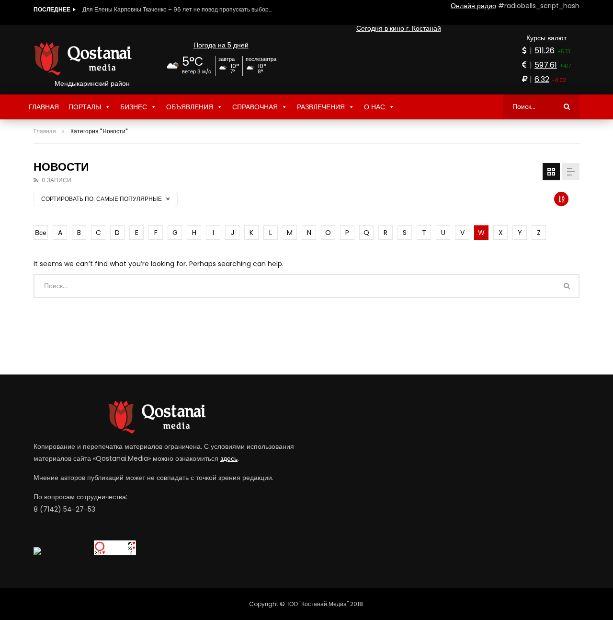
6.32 (541, 79)
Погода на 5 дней (221, 45)
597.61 (545, 64)
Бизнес (133, 107)
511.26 (544, 50)
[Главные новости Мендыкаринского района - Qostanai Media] (92, 58)
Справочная (255, 107)
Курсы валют (546, 38)
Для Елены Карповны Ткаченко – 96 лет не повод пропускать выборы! (178, 9)
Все (40, 232)
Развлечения (321, 107)
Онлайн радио (473, 6)
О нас (374, 107)
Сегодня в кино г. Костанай (398, 28)
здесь (229, 458)
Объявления (189, 107)
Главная (44, 107)
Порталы (84, 107)
